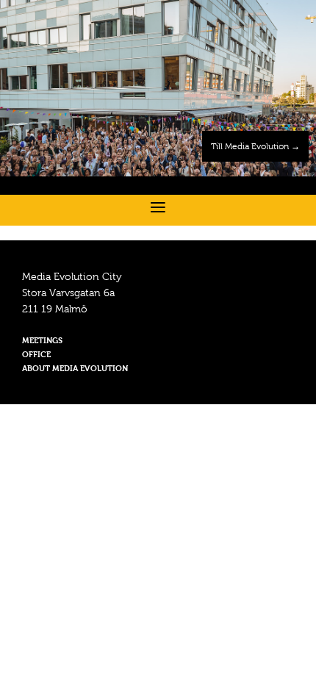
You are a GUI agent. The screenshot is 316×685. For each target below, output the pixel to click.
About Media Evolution (75, 369)
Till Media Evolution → (255, 147)
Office (36, 355)
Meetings (42, 341)
